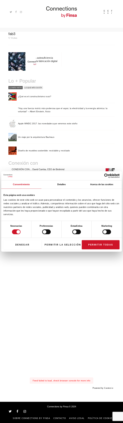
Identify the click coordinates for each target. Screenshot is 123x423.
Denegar (22, 244)
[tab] (15, 87)
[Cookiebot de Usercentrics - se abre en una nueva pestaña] (106, 175)
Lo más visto (15, 87)
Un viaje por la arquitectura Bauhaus (36, 137)
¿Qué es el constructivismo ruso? (34, 96)
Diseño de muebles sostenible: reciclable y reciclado (44, 150)
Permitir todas (100, 244)
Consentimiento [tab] (21, 184)
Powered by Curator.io (103, 388)
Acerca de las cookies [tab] (101, 184)
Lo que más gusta (33, 87)
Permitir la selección (63, 244)
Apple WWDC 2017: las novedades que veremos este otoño (47, 123)
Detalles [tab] (61, 184)
